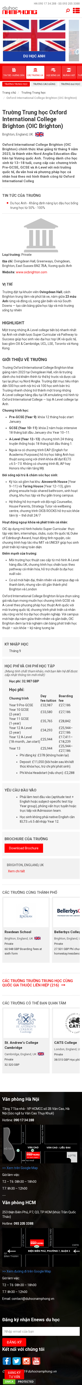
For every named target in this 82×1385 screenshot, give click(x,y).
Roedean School (18, 932)
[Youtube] (36, 1364)
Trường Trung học (33, 92)
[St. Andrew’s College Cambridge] (26, 1023)
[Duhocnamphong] (20, 10)
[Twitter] (17, 1364)
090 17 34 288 (47, 3)
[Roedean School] (26, 912)
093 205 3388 (71, 3)
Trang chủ (9, 92)
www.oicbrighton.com (31, 272)
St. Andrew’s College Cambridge (21, 1045)
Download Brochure (23, 848)
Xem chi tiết (16, 871)
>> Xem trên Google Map (20, 1168)
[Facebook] (7, 1364)
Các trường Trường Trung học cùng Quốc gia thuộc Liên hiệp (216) (37, 983)
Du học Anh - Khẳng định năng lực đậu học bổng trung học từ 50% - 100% (44, 205)
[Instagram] (27, 1364)
